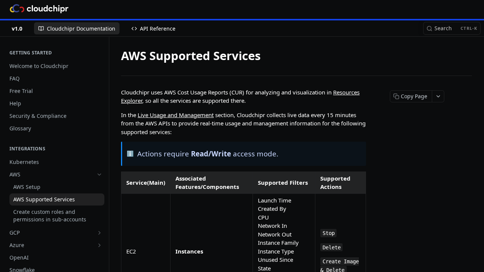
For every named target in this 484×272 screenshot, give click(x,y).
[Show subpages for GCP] (99, 233)
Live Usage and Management (176, 115)
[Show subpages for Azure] (99, 245)
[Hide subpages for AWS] (99, 175)
